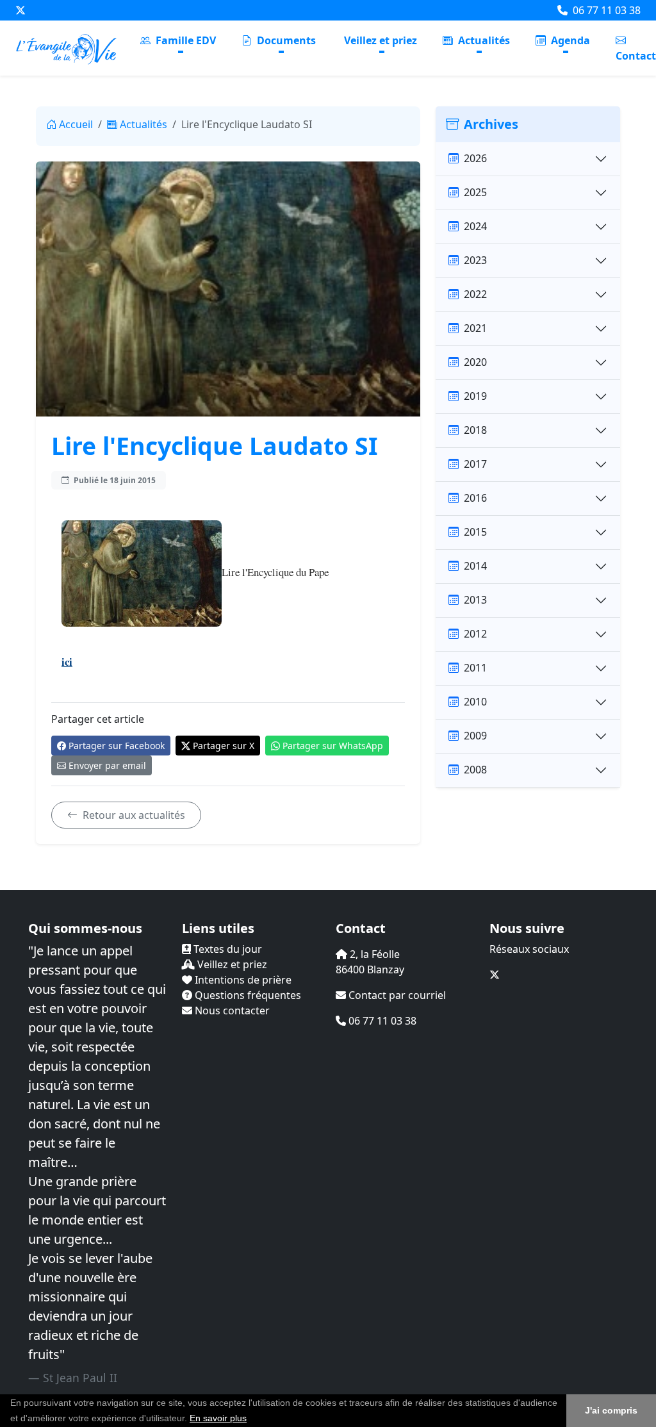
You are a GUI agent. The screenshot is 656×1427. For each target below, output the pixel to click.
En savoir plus (218, 1418)
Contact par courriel (396, 995)
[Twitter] (20, 10)
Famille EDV (184, 40)
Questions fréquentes (246, 995)
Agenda (569, 40)
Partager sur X (223, 745)
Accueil (76, 124)
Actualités (482, 40)
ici (67, 662)
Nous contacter (231, 1010)
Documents (285, 40)
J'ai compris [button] (611, 1410)
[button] (251, 1419)
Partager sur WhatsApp (333, 745)
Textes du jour (226, 949)
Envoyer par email (107, 765)
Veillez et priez (380, 40)
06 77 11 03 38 (605, 10)
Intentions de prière (241, 980)
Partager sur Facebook (117, 745)
